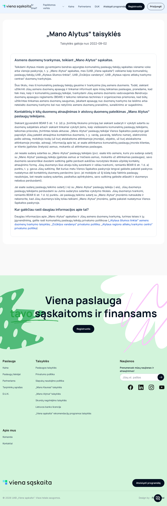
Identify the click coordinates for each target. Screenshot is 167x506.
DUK (97, 6)
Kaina (71, 6)
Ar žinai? (34, 6)
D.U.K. (6, 393)
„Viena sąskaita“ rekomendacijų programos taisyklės (63, 413)
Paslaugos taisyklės (46, 367)
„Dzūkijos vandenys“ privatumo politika (75, 224)
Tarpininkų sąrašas (13, 387)
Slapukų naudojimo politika (50, 380)
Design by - (151, 497)
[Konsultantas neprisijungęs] (158, 498)
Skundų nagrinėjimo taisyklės (51, 400)
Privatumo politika (45, 374)
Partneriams (84, 6)
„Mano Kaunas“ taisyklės (49, 387)
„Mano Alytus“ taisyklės (48, 393)
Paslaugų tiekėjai (12, 374)
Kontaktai (8, 443)
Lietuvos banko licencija (48, 406)
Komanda (8, 436)
